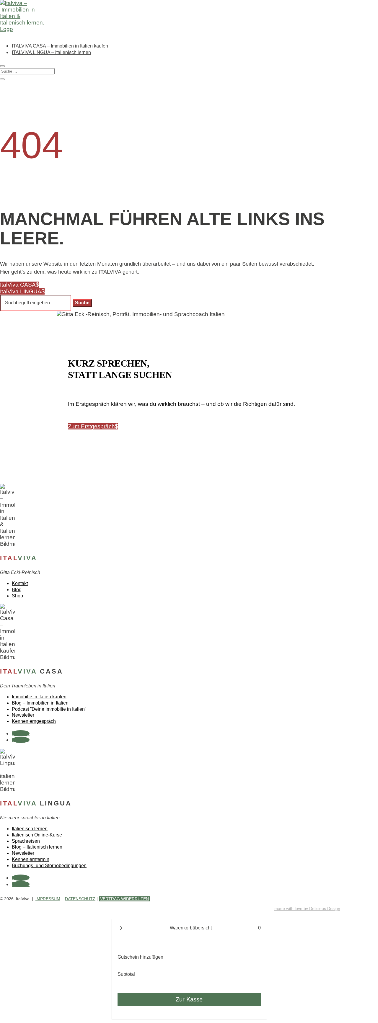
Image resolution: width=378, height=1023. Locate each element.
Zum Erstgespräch (91, 426)
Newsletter (23, 715)
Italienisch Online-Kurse (37, 834)
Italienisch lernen (30, 828)
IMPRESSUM (47, 899)
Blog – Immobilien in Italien (40, 702)
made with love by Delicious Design (307, 908)
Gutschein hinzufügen (140, 957)
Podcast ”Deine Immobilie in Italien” (49, 709)
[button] (120, 928)
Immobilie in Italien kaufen (39, 696)
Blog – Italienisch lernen (37, 846)
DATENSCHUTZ (80, 899)
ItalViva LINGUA (20, 291)
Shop (17, 595)
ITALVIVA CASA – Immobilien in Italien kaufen (60, 45)
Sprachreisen (26, 841)
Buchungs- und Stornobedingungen (49, 865)
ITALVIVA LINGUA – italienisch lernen (51, 52)
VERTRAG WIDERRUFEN (124, 899)
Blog (17, 589)
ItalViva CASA (18, 285)
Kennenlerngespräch (34, 721)
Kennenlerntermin (30, 859)
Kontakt (20, 583)
